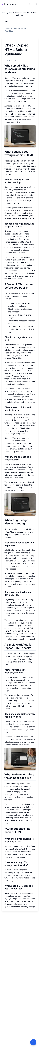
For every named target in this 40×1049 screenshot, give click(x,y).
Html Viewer (10, 4)
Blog (10, 13)
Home (4, 13)
